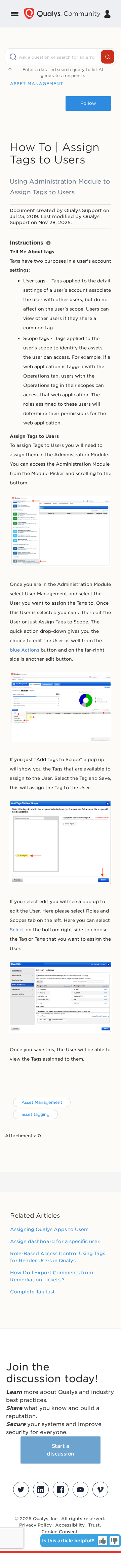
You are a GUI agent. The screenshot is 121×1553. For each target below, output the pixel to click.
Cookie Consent (59, 1531)
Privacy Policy (35, 1525)
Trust (94, 1525)
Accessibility (69, 1525)
